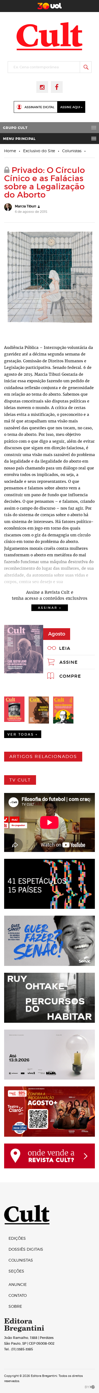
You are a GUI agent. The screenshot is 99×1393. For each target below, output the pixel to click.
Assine (68, 662)
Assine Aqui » (71, 107)
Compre (70, 676)
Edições (17, 1238)
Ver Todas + (22, 734)
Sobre (15, 1306)
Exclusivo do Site (39, 150)
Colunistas (71, 150)
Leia (64, 648)
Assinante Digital (39, 107)
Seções (16, 1271)
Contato (18, 1295)
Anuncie (18, 1284)
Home (10, 150)
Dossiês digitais (26, 1249)
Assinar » (49, 608)
